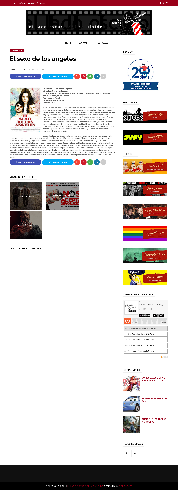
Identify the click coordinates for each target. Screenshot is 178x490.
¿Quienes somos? (27, 3)
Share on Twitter (59, 76)
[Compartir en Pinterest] (103, 76)
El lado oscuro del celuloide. (85, 486)
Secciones (83, 43)
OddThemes (125, 486)
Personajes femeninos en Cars (154, 399)
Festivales (102, 43)
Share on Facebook (26, 76)
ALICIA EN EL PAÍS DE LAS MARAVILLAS (154, 420)
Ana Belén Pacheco (19, 69)
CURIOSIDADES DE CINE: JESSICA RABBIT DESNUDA (155, 379)
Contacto (41, 3)
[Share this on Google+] (77, 76)
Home (12, 3)
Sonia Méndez (17, 50)
